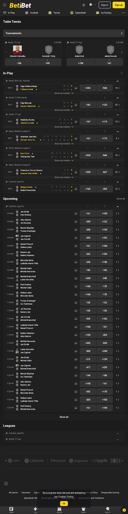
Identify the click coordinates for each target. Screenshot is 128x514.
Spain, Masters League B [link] (19, 165)
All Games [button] (13, 493)
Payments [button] (26, 493)
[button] (64, 81)
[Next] (122, 52)
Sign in (104, 5)
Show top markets (62, 93)
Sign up (119, 5)
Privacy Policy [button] (92, 493)
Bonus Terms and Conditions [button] (91, 498)
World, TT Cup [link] (15, 114)
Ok (64, 503)
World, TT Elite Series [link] (18, 98)
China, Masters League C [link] (19, 148)
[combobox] (93, 5)
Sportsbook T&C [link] (30, 498)
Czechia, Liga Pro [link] (16, 182)
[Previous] (6, 52)
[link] (20, 5)
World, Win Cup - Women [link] (19, 81)
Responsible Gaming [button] (110, 493)
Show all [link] (121, 198)
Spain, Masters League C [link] (19, 131)
